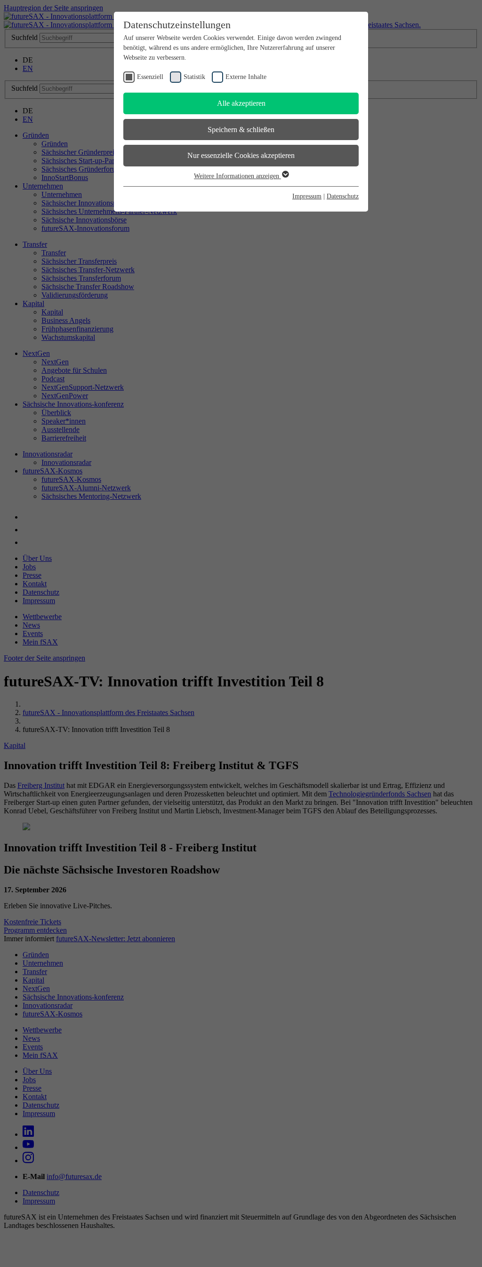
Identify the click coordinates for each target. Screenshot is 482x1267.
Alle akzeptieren (241, 103)
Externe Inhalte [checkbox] (245, 76)
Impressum (306, 196)
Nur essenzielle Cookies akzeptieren (241, 155)
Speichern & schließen (241, 130)
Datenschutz (343, 196)
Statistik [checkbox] (194, 76)
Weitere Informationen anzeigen (237, 176)
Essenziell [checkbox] (150, 76)
